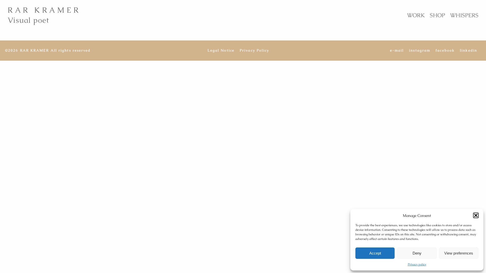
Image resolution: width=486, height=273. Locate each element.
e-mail (397, 50)
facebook (445, 50)
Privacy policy (417, 264)
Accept (375, 253)
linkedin (468, 50)
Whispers (464, 15)
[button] (475, 215)
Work (416, 15)
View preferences (458, 253)
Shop (437, 15)
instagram (419, 50)
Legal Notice (221, 50)
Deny (417, 253)
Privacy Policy (254, 50)
